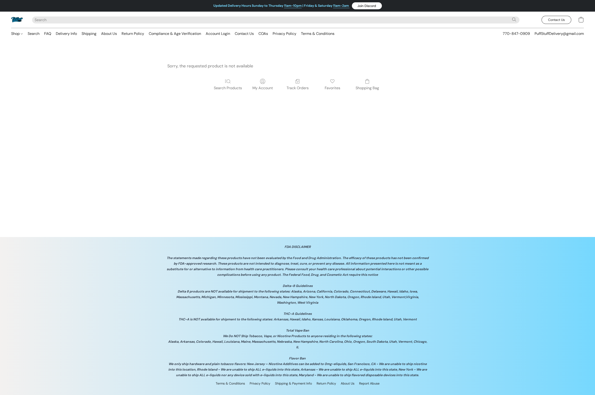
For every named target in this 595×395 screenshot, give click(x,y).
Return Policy (133, 33)
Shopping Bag (367, 88)
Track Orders (298, 88)
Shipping (89, 33)
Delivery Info (66, 33)
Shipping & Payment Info (293, 383)
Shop (16, 33)
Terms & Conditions (317, 33)
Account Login (218, 33)
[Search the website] (514, 19)
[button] (367, 5)
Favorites (332, 88)
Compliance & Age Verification (175, 33)
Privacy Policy (284, 33)
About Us (109, 33)
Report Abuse (369, 383)
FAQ (47, 33)
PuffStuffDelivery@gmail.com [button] (559, 33)
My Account (262, 88)
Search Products (228, 88)
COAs (263, 33)
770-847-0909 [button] (516, 33)
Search (34, 33)
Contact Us (244, 33)
